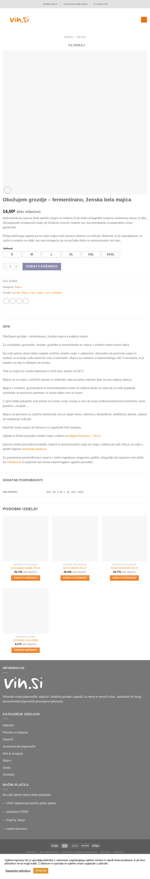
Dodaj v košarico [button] (25, 578)
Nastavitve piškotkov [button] (18, 870)
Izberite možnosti (25, 650)
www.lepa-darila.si (34, 449)
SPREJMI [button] (40, 870)
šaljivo (40, 292)
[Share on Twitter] (19, 301)
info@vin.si (14, 462)
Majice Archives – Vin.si (85, 435)
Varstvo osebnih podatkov (79, 852)
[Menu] (144, 20)
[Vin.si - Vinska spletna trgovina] (19, 20)
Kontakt (118, 852)
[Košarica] (133, 20)
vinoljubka (56, 292)
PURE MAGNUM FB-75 (124, 568)
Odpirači (8, 725)
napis (33, 292)
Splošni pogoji (49, 852)
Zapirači (8, 739)
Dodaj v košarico (41, 266)
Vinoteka (8, 774)
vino (47, 292)
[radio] (12, 254)
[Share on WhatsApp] (6, 301)
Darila (7, 767)
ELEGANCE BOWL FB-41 (25, 568)
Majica (25, 292)
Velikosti (8, 248)
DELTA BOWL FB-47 (75, 568)
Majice (81, 37)
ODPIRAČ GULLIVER (25, 640)
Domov (68, 37)
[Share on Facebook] (13, 301)
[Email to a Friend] (26, 301)
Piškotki (105, 852)
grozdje (16, 292)
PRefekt (31, 852)
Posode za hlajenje (15, 732)
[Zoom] (7, 190)
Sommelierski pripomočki (19, 746)
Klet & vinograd (13, 753)
